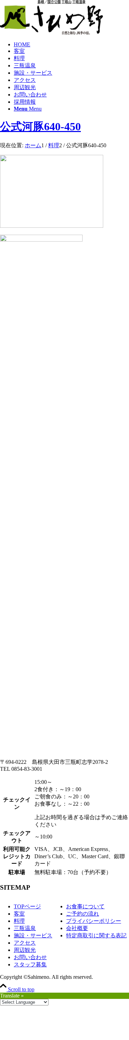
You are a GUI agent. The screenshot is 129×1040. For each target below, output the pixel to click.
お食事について (85, 906)
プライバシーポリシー (93, 921)
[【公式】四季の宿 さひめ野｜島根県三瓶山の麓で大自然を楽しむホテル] (51, 33)
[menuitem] (71, 44)
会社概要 (77, 928)
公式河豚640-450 (40, 126)
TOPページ (27, 906)
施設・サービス (33, 935)
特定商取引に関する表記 (96, 935)
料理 (19, 921)
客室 (19, 914)
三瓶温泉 (25, 928)
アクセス (25, 943)
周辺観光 (25, 950)
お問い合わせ (30, 957)
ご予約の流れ (82, 914)
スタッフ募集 (30, 964)
